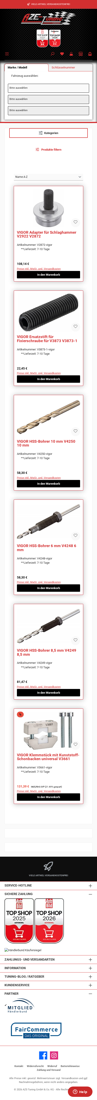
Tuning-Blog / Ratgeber (24, 977)
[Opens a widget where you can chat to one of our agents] (80, 1092)
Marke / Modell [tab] (17, 67)
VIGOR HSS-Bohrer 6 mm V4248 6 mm (46, 548)
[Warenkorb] (90, 54)
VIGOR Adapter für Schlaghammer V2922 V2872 (46, 234)
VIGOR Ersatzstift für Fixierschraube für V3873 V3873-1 (47, 339)
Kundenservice (17, 985)
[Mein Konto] (71, 54)
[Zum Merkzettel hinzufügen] (75, 222)
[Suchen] (52, 54)
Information (15, 968)
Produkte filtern (51, 149)
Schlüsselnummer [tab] (63, 67)
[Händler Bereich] (80, 54)
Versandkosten (69, 1078)
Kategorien (51, 133)
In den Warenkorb (48, 274)
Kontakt (18, 1066)
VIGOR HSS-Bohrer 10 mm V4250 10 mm (46, 443)
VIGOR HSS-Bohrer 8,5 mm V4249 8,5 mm (46, 652)
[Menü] (7, 53)
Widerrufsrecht (35, 1066)
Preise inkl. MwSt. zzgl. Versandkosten (39, 268)
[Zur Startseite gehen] (48, 18)
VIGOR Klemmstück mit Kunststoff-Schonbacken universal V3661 (48, 757)
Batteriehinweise (70, 1066)
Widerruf (52, 1066)
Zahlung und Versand (48, 1070)
